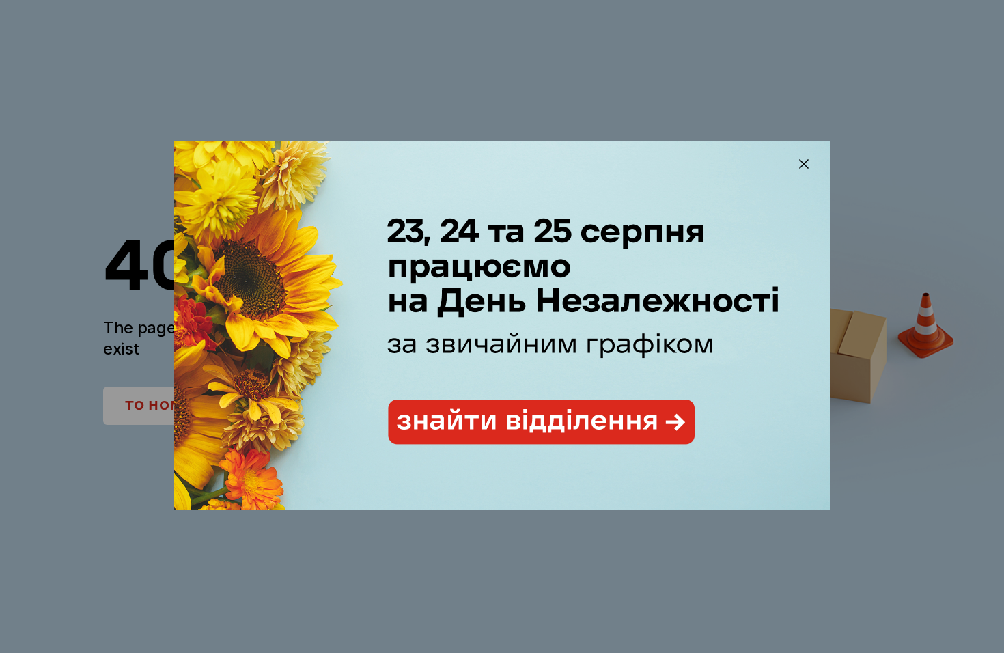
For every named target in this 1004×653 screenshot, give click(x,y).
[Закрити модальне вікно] (804, 164)
